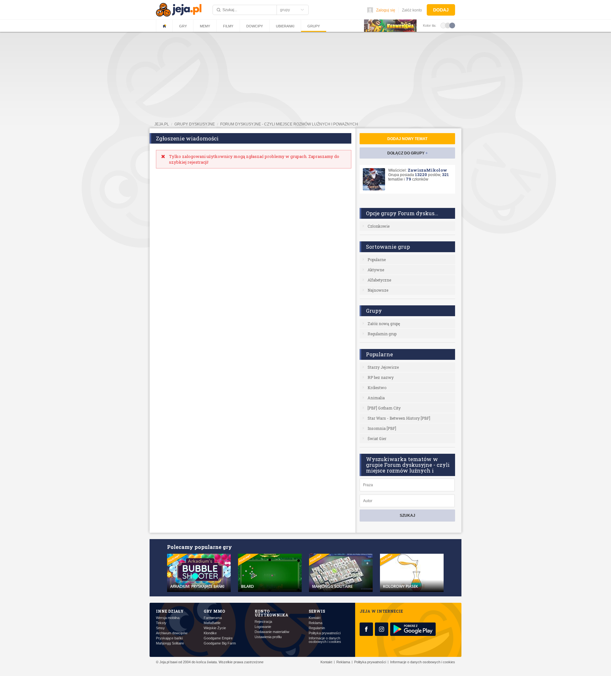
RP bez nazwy (381, 377)
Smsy (160, 628)
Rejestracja (263, 621)
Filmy (228, 26)
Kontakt (314, 618)
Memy (205, 26)
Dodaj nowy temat (407, 139)
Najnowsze (378, 290)
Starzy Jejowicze (383, 367)
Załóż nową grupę (384, 323)
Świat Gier (377, 438)
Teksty (161, 623)
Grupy (313, 26)
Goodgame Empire (218, 638)
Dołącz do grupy (407, 153)
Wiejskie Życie (215, 628)
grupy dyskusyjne (194, 124)
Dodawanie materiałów (272, 632)
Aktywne (376, 269)
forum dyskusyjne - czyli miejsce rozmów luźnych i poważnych (289, 124)
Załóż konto (412, 10)
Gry (183, 26)
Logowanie (263, 627)
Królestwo (377, 387)
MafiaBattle (212, 623)
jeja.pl (161, 124)
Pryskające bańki (169, 638)
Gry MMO (214, 611)
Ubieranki (285, 26)
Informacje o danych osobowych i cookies (325, 640)
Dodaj (441, 9)
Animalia (376, 397)
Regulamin (317, 628)
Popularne (377, 259)
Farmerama (213, 618)
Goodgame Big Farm (220, 643)
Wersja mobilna (167, 618)
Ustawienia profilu (268, 637)
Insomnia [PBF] (382, 428)
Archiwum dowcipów (171, 633)
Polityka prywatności (325, 633)
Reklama (315, 623)
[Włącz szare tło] (448, 25)
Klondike (210, 633)
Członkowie (379, 226)
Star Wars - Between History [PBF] (399, 418)
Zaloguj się (385, 10)
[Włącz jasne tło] (443, 25)
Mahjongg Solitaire (170, 643)
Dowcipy (254, 26)
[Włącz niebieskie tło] (452, 25)
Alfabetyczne (379, 279)
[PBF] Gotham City (384, 407)
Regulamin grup (382, 333)
